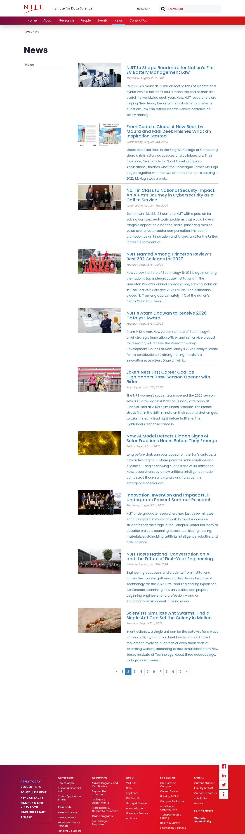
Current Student (204, 783)
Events (103, 20)
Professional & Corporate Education (105, 809)
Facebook (223, 766)
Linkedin (223, 775)
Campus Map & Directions (31, 805)
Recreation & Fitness (173, 828)
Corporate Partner (205, 793)
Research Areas (67, 812)
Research (66, 20)
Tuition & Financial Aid (69, 789)
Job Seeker (201, 798)
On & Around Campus (168, 784)
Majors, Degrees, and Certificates (105, 784)
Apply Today (30, 781)
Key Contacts (32, 798)
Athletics (131, 818)
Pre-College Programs (99, 822)
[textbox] (190, 9)
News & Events (67, 817)
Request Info (30, 787)
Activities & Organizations (169, 808)
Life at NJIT (167, 777)
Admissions (66, 777)
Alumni (198, 803)
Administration (135, 808)
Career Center (169, 791)
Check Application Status (69, 798)
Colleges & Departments (100, 801)
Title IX (26, 817)
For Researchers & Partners (69, 824)
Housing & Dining (170, 796)
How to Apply (66, 783)
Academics (99, 777)
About (48, 20)
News (118, 20)
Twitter (223, 784)
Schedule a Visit (33, 792)
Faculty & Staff (203, 788)
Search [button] (163, 9)
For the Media (203, 810)
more (223, 794)
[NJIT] (34, 9)
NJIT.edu (142, 8)
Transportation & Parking (171, 816)
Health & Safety (170, 822)
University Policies (137, 813)
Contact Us (138, 20)
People (86, 20)
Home (32, 20)
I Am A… (199, 777)
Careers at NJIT (33, 812)
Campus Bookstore (172, 801)
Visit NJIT (131, 783)
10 (180, 671)
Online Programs (102, 816)
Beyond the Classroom (99, 793)
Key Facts (132, 793)
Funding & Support (69, 830)
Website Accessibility (202, 820)
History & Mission (136, 803)
